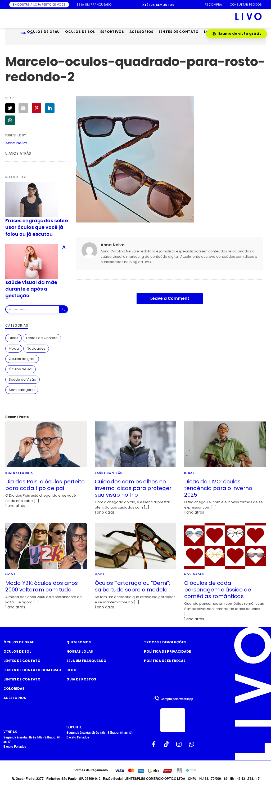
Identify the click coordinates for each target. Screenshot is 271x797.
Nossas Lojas (79, 651)
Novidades (36, 348)
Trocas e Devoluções (165, 642)
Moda (14, 348)
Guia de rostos (81, 679)
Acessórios (14, 698)
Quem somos (78, 642)
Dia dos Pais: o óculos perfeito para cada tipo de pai (45, 485)
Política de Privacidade (167, 651)
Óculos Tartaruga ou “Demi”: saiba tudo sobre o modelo (132, 586)
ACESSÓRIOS (141, 31)
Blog (71, 670)
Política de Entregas (165, 660)
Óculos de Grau (18, 642)
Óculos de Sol (17, 651)
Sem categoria (22, 389)
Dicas (13, 337)
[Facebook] (154, 744)
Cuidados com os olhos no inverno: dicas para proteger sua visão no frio (133, 488)
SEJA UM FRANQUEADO (94, 5)
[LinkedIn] (50, 108)
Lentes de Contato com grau (32, 670)
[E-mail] (23, 108)
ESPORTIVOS (112, 31)
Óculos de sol (20, 369)
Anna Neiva (16, 143)
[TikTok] (166, 744)
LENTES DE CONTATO (179, 31)
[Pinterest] (36, 108)
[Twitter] (10, 108)
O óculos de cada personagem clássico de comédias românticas (217, 589)
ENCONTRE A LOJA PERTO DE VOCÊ (39, 4)
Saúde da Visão (22, 379)
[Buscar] (63, 309)
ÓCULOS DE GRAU (43, 31)
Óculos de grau (22, 358)
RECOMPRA (213, 5)
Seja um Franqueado (86, 660)
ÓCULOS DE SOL (80, 31)
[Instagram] (179, 744)
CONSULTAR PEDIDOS (246, 5)
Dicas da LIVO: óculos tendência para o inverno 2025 (218, 488)
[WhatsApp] (10, 120)
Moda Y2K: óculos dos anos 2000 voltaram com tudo (41, 586)
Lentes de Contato (42, 337)
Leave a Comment (169, 298)
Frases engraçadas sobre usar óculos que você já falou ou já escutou (36, 227)
